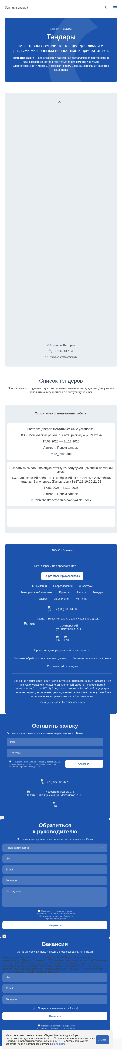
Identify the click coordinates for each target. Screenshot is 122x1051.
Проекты (64, 592)
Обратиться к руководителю (62, 575)
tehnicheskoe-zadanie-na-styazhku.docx (63, 500)
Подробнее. (59, 1044)
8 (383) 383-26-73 (64, 351)
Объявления (61, 598)
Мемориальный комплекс (37, 592)
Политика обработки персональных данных (41, 658)
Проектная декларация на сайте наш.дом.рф (62, 650)
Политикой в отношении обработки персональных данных (32, 765)
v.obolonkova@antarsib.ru (63, 357)
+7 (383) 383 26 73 (58, 782)
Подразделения (63, 586)
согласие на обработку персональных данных (56, 912)
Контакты (81, 598)
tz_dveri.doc (62, 454)
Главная (54, 28)
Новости (81, 592)
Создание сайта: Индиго (62, 666)
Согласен (102, 1040)
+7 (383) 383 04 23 (65, 609)
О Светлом (86, 586)
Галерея (42, 598)
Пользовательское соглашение (91, 658)
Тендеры (98, 592)
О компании (39, 586)
